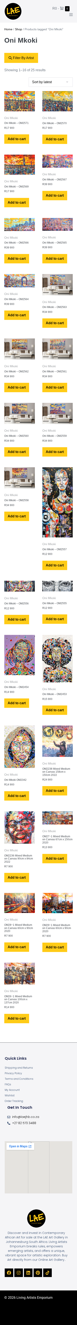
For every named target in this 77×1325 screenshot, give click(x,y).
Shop (18, 29)
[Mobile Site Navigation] (71, 14)
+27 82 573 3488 (24, 1123)
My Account (12, 1090)
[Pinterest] (38, 1272)
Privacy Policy (13, 1073)
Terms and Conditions (19, 1079)
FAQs (8, 1084)
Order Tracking (14, 1101)
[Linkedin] (28, 1272)
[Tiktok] (47, 1272)
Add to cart (17, 139)
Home (8, 29)
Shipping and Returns (19, 1068)
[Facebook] (9, 1272)
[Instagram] (18, 1272)
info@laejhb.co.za (25, 1117)
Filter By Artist (23, 58)
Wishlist (10, 1095)
